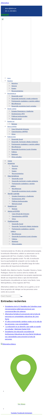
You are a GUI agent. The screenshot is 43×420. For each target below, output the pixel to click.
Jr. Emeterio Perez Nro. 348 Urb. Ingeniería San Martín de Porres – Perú (18, 398)
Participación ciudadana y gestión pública (26, 101)
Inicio (9, 78)
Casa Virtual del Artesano (20, 129)
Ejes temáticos (11, 93)
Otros (13, 134)
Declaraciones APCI (18, 114)
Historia (14, 86)
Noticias (14, 124)
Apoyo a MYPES (11, 126)
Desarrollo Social (17, 139)
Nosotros (10, 81)
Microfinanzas (16, 104)
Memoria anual (17, 119)
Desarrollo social (17, 96)
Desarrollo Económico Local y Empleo (24, 149)
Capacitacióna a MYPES (20, 132)
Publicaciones (11, 136)
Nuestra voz (10, 121)
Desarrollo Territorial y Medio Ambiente (25, 142)
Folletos (14, 152)
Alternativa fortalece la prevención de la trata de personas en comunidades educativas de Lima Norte (22, 316)
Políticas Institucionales (19, 116)
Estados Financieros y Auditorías (22, 111)
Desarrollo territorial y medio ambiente (25, 98)
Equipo (14, 88)
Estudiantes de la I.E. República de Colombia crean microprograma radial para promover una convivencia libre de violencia (23, 308)
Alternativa (5, 3)
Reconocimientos (17, 91)
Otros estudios (17, 157)
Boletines (15, 154)
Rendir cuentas (11, 108)
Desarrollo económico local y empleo (24, 106)
